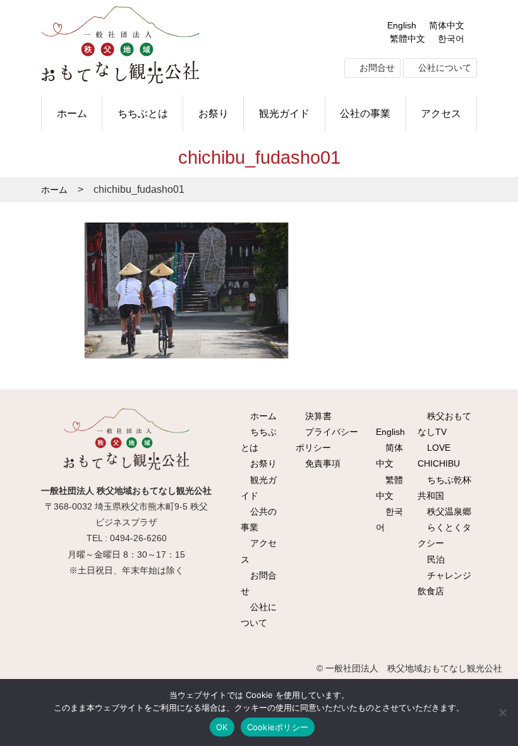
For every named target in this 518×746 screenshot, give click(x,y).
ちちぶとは (142, 113)
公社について (443, 68)
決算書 (317, 416)
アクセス (441, 113)
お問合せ (376, 68)
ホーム (72, 113)
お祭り (213, 113)
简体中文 (446, 25)
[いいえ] (502, 712)
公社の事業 (365, 113)
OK (222, 727)
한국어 (451, 39)
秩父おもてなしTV (444, 424)
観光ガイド (284, 113)
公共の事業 (259, 519)
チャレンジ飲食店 (444, 583)
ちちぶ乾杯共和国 (444, 488)
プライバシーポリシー (327, 440)
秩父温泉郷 (448, 511)
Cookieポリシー (278, 727)
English (401, 25)
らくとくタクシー (444, 535)
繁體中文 (407, 39)
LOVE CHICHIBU (439, 455)
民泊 (435, 559)
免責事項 (321, 463)
